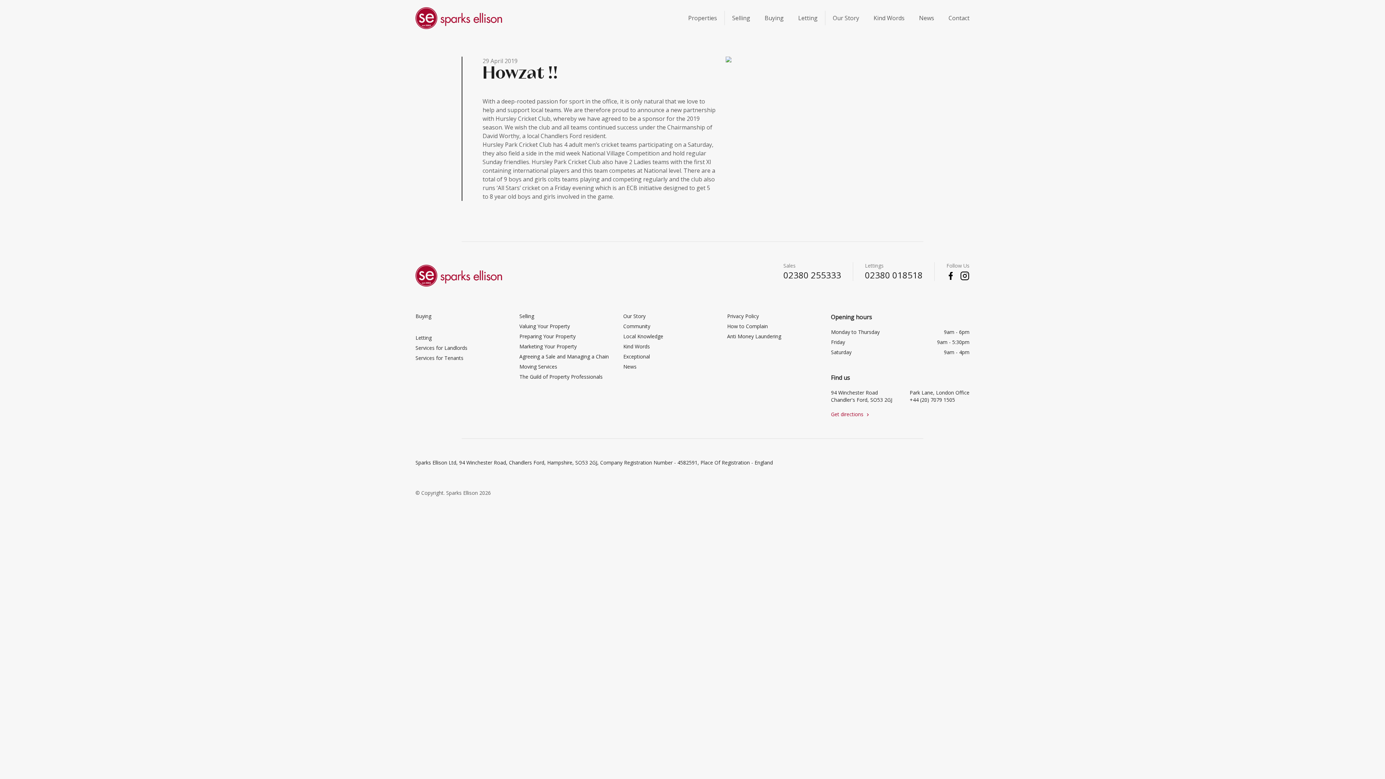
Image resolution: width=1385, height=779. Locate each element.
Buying (774, 18)
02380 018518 (894, 275)
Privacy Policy (743, 316)
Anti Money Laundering (754, 336)
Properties (702, 18)
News (926, 18)
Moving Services (538, 366)
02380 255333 (812, 275)
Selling (741, 18)
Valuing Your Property (544, 326)
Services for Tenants (439, 358)
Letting (808, 18)
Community (636, 326)
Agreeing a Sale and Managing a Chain (564, 356)
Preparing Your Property (547, 336)
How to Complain (747, 326)
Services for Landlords (441, 347)
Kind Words (889, 18)
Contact (959, 18)
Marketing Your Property (548, 346)
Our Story (846, 18)
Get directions (851, 414)
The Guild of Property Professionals (561, 376)
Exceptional (636, 356)
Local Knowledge (643, 336)
